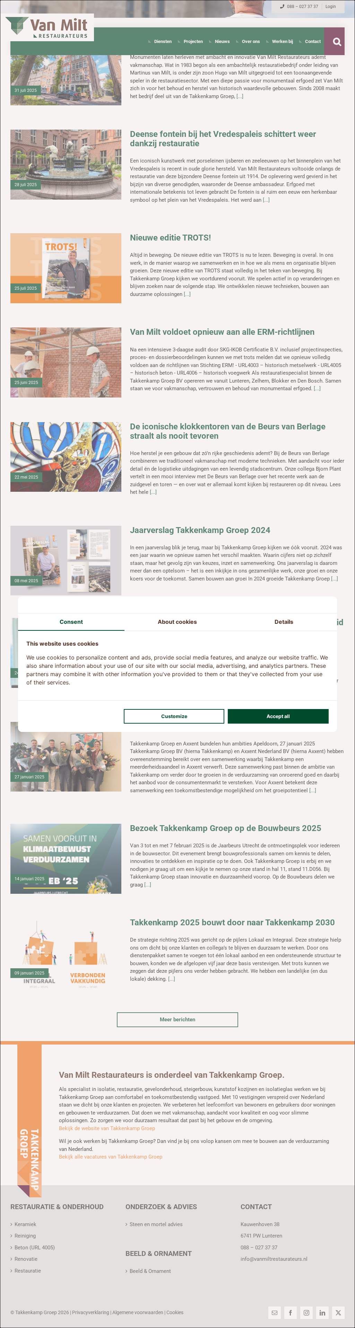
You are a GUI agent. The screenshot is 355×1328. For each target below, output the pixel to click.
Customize (174, 716)
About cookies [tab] (177, 621)
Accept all (278, 716)
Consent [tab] (71, 621)
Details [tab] (284, 621)
